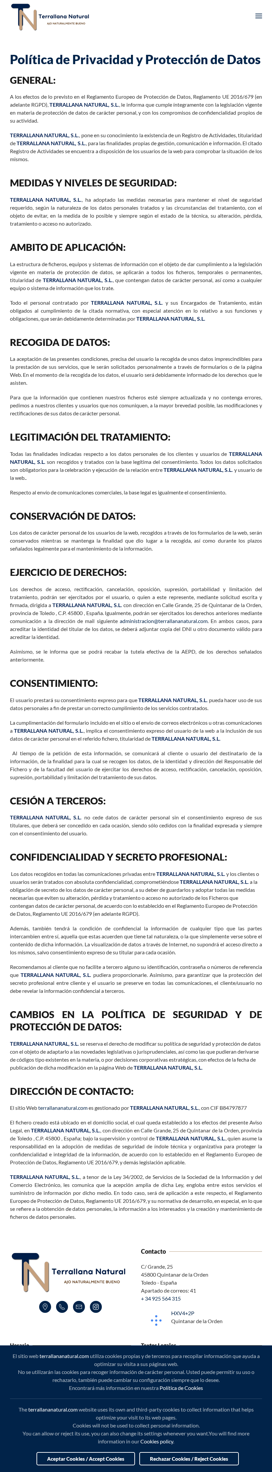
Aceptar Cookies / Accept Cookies (85, 1459)
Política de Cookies (181, 1388)
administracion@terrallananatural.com (164, 621)
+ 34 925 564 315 (161, 1298)
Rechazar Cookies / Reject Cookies (189, 1459)
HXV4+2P (182, 1313)
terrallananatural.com (63, 1107)
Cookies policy (156, 1441)
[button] (258, 16)
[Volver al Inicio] (51, 16)
